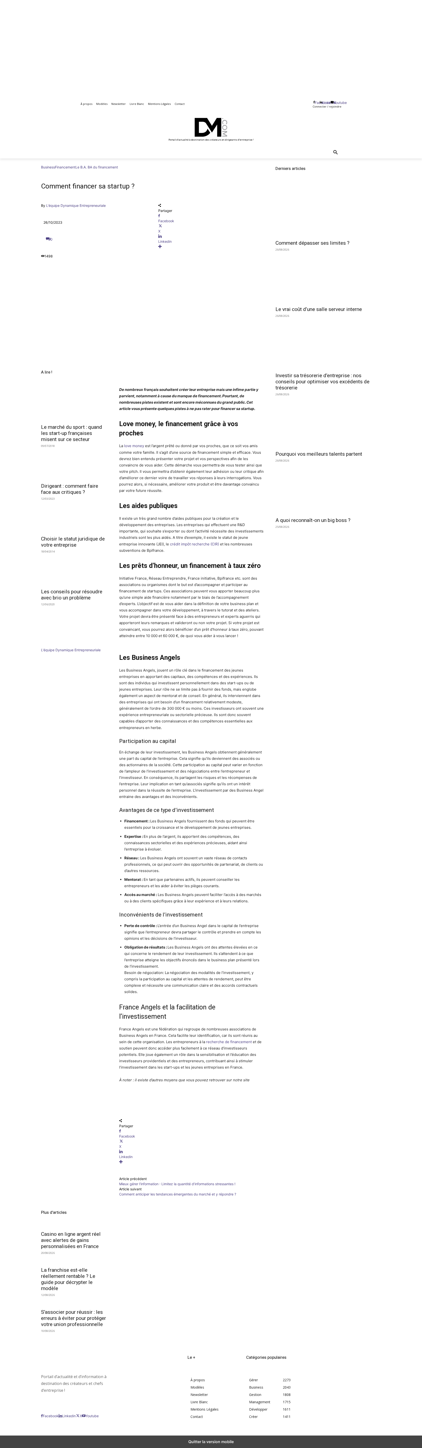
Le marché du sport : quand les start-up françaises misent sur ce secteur (71, 433)
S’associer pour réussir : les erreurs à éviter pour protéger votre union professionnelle (73, 1318)
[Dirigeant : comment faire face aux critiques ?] (74, 463)
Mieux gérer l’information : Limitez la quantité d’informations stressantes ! (177, 1184)
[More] (211, 246)
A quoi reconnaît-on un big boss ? (312, 520)
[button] (335, 152)
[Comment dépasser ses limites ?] (328, 210)
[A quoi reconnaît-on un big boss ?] (328, 487)
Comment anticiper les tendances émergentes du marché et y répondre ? (177, 1194)
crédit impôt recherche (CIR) (194, 544)
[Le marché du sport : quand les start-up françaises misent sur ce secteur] (74, 404)
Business (48, 167)
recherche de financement (229, 1041)
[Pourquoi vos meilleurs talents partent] (328, 421)
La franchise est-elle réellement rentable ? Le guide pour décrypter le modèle (68, 1279)
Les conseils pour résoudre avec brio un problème (71, 595)
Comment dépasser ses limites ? (312, 243)
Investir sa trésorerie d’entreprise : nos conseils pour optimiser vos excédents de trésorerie (322, 382)
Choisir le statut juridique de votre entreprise (73, 542)
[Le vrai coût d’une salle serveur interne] (328, 276)
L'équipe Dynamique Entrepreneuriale (76, 205)
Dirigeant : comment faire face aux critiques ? (69, 489)
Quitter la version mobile (211, 1441)
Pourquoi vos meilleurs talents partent (318, 454)
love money (134, 445)
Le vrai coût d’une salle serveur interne (318, 309)
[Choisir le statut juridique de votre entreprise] (74, 516)
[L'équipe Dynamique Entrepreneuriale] (55, 645)
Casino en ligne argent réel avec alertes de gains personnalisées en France (71, 1240)
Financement (65, 167)
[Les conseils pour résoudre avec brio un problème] (74, 569)
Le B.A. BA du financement (96, 167)
